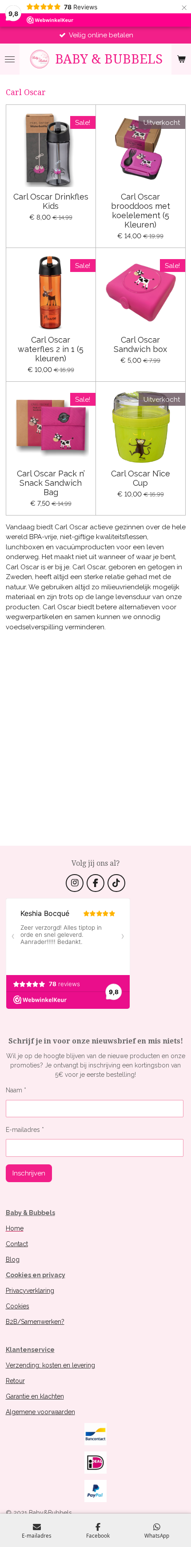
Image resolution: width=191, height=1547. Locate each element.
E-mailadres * (25, 1129)
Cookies (17, 1306)
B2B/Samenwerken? (35, 1321)
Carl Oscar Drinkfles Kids (50, 201)
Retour (15, 1380)
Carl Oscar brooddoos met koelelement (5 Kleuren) (140, 210)
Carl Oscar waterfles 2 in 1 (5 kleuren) (51, 349)
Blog (13, 1259)
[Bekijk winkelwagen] (181, 59)
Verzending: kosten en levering (50, 1365)
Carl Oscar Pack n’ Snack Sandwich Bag (51, 483)
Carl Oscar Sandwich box (140, 344)
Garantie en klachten (35, 1396)
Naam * (16, 1090)
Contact (17, 1243)
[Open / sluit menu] (10, 59)
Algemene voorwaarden (40, 1411)
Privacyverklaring (30, 1290)
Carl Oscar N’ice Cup (140, 478)
